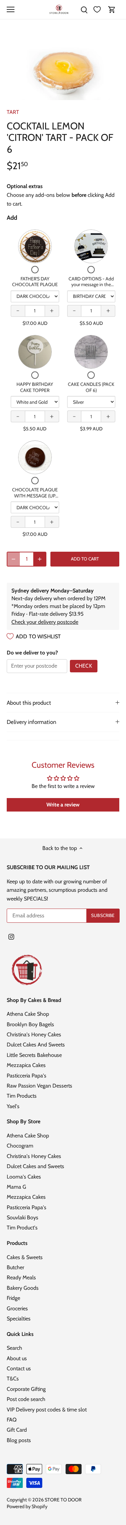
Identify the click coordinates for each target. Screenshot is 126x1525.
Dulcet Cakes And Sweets (36, 1044)
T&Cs (13, 1378)
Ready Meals (21, 1277)
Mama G (16, 1187)
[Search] (84, 9)
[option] (63, 66)
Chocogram (20, 1145)
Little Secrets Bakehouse (34, 1055)
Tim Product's (22, 1227)
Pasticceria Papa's (26, 1075)
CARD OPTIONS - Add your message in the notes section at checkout (91, 288)
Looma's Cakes (24, 1176)
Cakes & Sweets (25, 1257)
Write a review (63, 804)
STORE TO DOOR (63, 1500)
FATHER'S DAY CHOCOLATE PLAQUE (35, 282)
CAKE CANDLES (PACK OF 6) (91, 387)
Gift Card (17, 1430)
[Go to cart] (112, 9)
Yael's (13, 1106)
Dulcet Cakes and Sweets (35, 1166)
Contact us (19, 1368)
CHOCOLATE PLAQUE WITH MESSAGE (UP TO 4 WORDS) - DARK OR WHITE (35, 499)
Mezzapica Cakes (26, 1065)
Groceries (17, 1308)
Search (14, 1348)
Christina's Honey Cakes (34, 1034)
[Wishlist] (97, 9)
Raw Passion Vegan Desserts (39, 1085)
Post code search (26, 1399)
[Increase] (39, 559)
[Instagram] (11, 936)
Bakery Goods (23, 1288)
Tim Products (22, 1096)
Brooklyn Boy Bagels (30, 1024)
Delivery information (31, 722)
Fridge (13, 1298)
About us (17, 1358)
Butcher (15, 1267)
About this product (29, 702)
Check (83, 666)
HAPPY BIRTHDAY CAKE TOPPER (34, 387)
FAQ (11, 1419)
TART (13, 112)
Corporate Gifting (26, 1389)
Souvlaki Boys (22, 1217)
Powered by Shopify (27, 1506)
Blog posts (19, 1440)
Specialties (19, 1318)
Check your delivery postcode (44, 622)
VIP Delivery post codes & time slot (47, 1409)
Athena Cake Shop (28, 1014)
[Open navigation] (10, 9)
